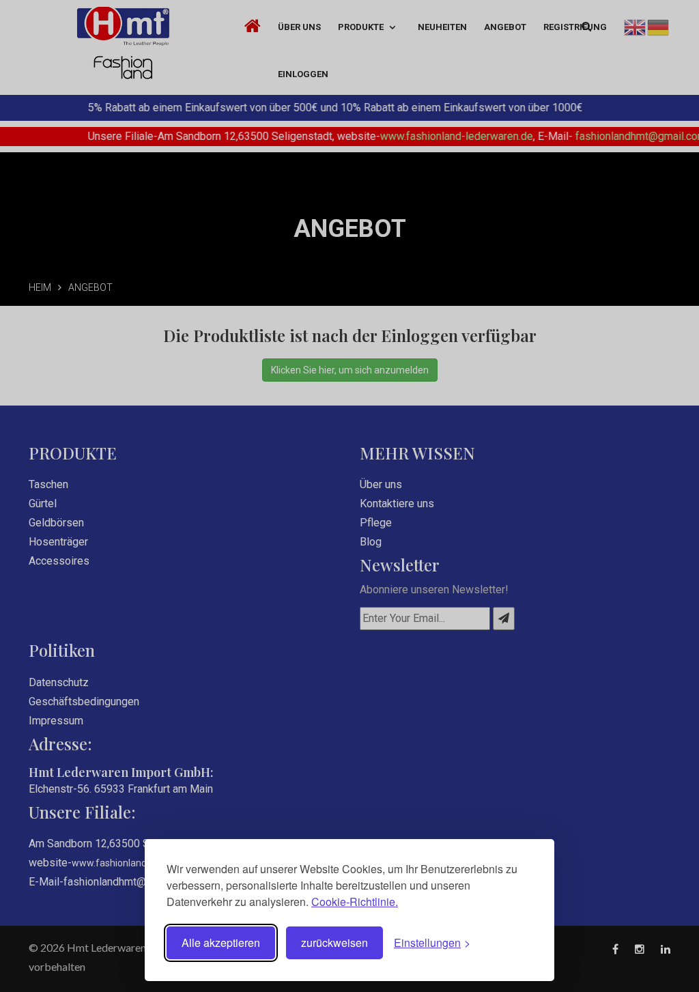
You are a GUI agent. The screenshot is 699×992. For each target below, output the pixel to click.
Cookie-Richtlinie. (354, 901)
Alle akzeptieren (221, 942)
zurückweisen (334, 942)
